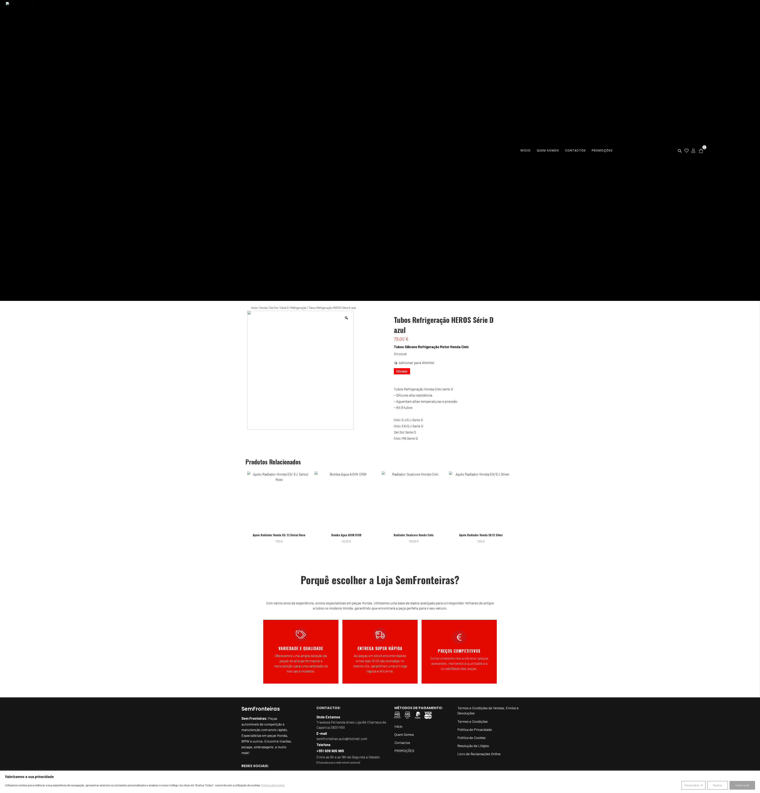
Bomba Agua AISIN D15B (279, 535)
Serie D (284, 307)
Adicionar (402, 371)
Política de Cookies (273, 785)
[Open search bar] (679, 151)
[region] (380, 782)
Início (254, 307)
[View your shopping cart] (701, 150)
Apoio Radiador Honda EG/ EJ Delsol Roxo (481, 535)
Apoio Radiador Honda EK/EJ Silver (414, 535)
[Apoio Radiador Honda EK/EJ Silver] (414, 501)
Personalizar (692, 785)
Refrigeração (298, 307)
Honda (263, 307)
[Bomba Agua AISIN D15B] (279, 501)
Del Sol (274, 307)
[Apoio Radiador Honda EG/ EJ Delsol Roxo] (481, 501)
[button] (414, 362)
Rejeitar (717, 785)
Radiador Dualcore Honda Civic (346, 535)
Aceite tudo (742, 785)
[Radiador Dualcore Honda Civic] (346, 501)
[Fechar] (755, 774)
